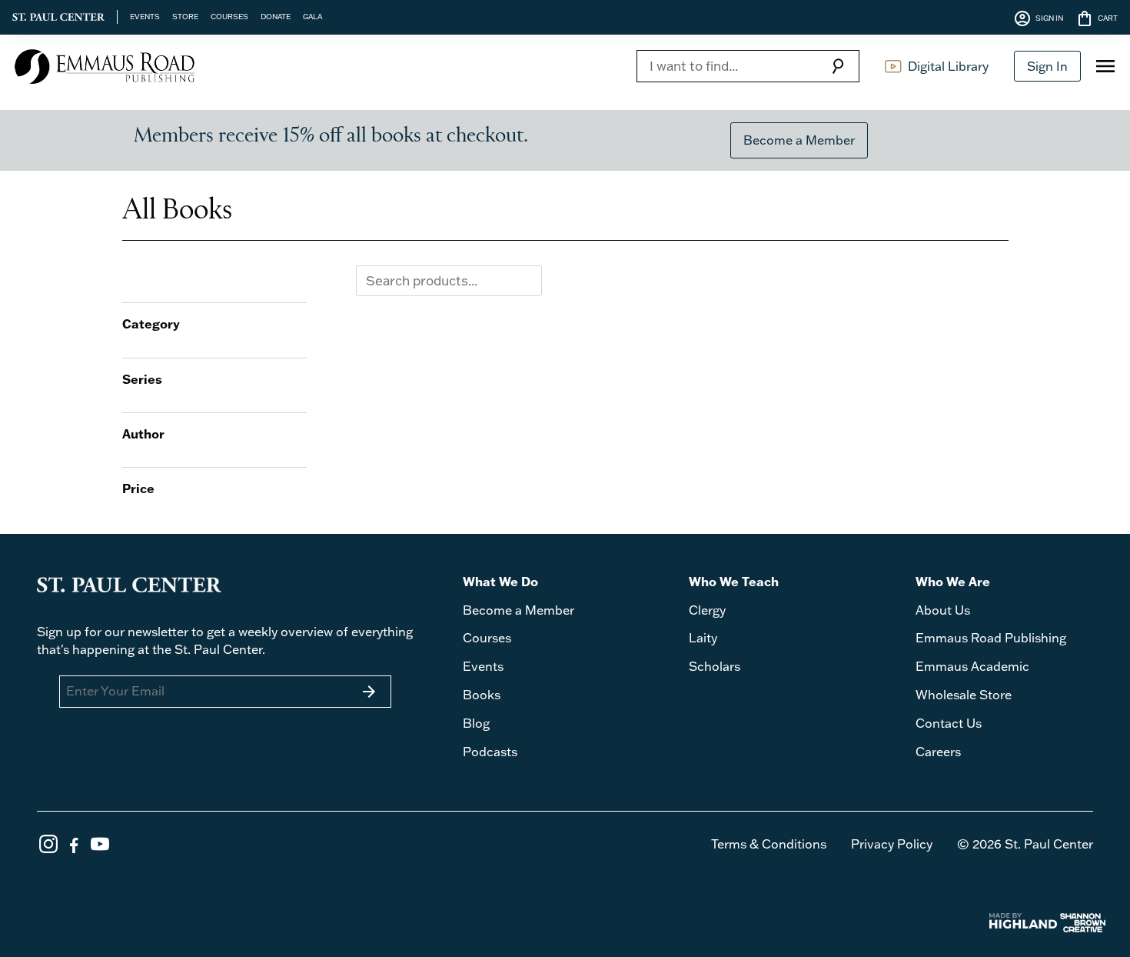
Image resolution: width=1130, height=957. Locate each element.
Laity (703, 637)
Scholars (714, 666)
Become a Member (799, 140)
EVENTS (145, 16)
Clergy (707, 610)
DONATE (276, 16)
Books (481, 694)
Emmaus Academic (972, 666)
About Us (943, 610)
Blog (476, 723)
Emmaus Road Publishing (991, 637)
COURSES (229, 16)
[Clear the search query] (526, 281)
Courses (487, 637)
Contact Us (949, 723)
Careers (938, 751)
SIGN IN (1038, 18)
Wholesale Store (964, 694)
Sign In (1047, 66)
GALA (312, 16)
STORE (185, 16)
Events (483, 666)
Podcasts (490, 751)
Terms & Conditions (768, 844)
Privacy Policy (891, 844)
